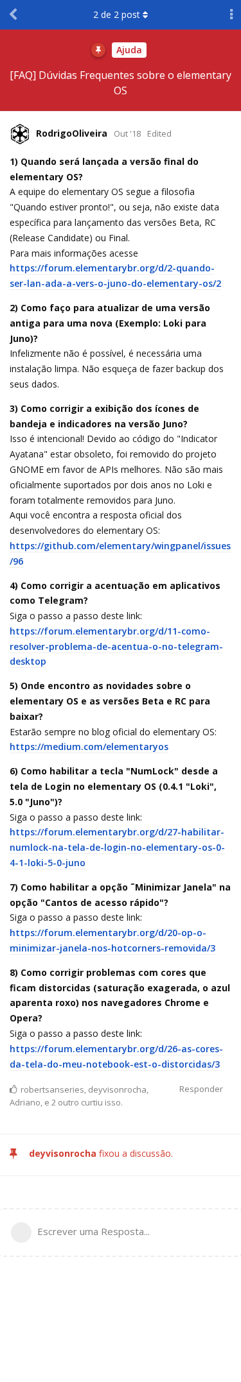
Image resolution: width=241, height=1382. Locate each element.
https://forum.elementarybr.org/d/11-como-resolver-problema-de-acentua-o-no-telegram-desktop (116, 646)
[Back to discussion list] (13, 15)
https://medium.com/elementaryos (89, 746)
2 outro (65, 1102)
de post (116, 14)
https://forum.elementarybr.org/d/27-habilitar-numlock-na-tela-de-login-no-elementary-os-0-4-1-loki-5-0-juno (117, 847)
